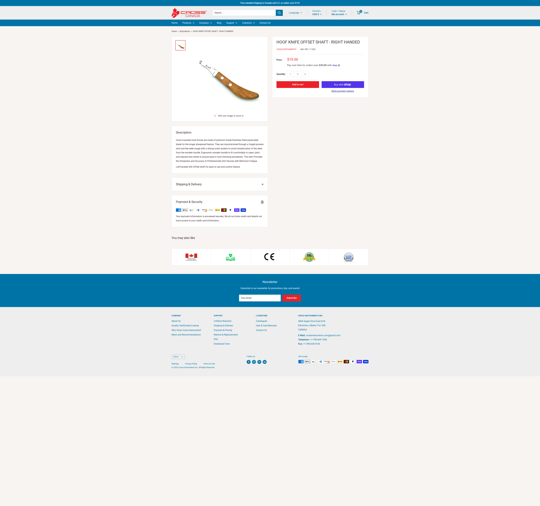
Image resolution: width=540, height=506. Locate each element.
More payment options (343, 91)
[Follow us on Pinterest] (259, 362)
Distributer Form (222, 343)
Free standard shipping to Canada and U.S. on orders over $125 (270, 3)
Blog (219, 23)
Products (186, 23)
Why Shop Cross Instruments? (186, 330)
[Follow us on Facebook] (249, 362)
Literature (247, 23)
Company (204, 23)
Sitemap (175, 364)
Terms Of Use (209, 364)
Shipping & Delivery (223, 325)
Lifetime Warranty (222, 321)
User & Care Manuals (266, 325)
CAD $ (175, 357)
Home (174, 23)
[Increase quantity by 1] (305, 74)
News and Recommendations (186, 334)
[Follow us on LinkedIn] (265, 362)
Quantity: (280, 74)
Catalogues (261, 321)
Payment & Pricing (223, 330)
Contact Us (265, 23)
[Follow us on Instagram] (254, 362)
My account (338, 14)
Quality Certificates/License (185, 325)
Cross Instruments (286, 49)
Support (230, 23)
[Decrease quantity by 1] (290, 74)
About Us (176, 321)
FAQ (216, 339)
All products (185, 31)
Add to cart (297, 84)
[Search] (279, 13)
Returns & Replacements (226, 334)
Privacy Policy (191, 364)
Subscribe (292, 298)
